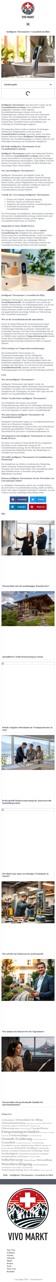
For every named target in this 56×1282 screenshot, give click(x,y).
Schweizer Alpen (34, 1156)
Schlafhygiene (22, 1156)
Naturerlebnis (23, 1154)
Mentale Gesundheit (10, 1151)
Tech (5, 1175)
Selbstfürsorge (12, 1160)
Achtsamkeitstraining (13, 1123)
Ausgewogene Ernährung (34, 1123)
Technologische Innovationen (11, 1167)
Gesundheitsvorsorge (10, 1145)
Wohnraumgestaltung (12, 1170)
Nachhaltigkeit (9, 1153)
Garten (10, 1255)
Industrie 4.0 (46, 1145)
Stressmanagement (40, 1165)
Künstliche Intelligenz (26, 1148)
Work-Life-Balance (32, 1170)
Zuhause (11, 1253)
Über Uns (11, 1269)
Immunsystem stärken (31, 1145)
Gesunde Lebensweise (39, 1139)
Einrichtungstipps (25, 1128)
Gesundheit (8, 1142)
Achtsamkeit (8, 1120)
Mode (9, 1261)
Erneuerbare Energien (47, 1132)
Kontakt (10, 1271)
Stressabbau (44, 1160)
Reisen (10, 1263)
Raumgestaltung (8, 1156)
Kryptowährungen (7, 1148)
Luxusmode (43, 1148)
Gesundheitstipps (38, 1143)
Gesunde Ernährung (16, 1139)
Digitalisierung (35, 1126)
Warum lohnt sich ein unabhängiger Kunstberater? (25, 586)
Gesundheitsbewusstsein (23, 1143)
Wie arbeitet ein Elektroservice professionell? (22, 954)
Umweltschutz (27, 1167)
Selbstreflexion (30, 1160)
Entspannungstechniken (20, 1132)
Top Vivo (11, 1250)
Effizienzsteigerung (10, 1128)
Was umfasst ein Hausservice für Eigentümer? (23, 1031)
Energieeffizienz (39, 1128)
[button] (28, 24)
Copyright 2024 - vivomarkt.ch (28, 1279)
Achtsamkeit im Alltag (29, 1119)
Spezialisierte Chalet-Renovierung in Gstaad (22, 657)
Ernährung (5, 1135)
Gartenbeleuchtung (35, 1135)
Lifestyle (11, 1258)
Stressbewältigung (16, 1164)
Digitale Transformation (20, 1126)
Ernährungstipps (18, 1135)
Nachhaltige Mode (40, 1150)
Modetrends (25, 1151)
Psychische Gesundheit (39, 1154)
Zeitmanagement (46, 1170)
